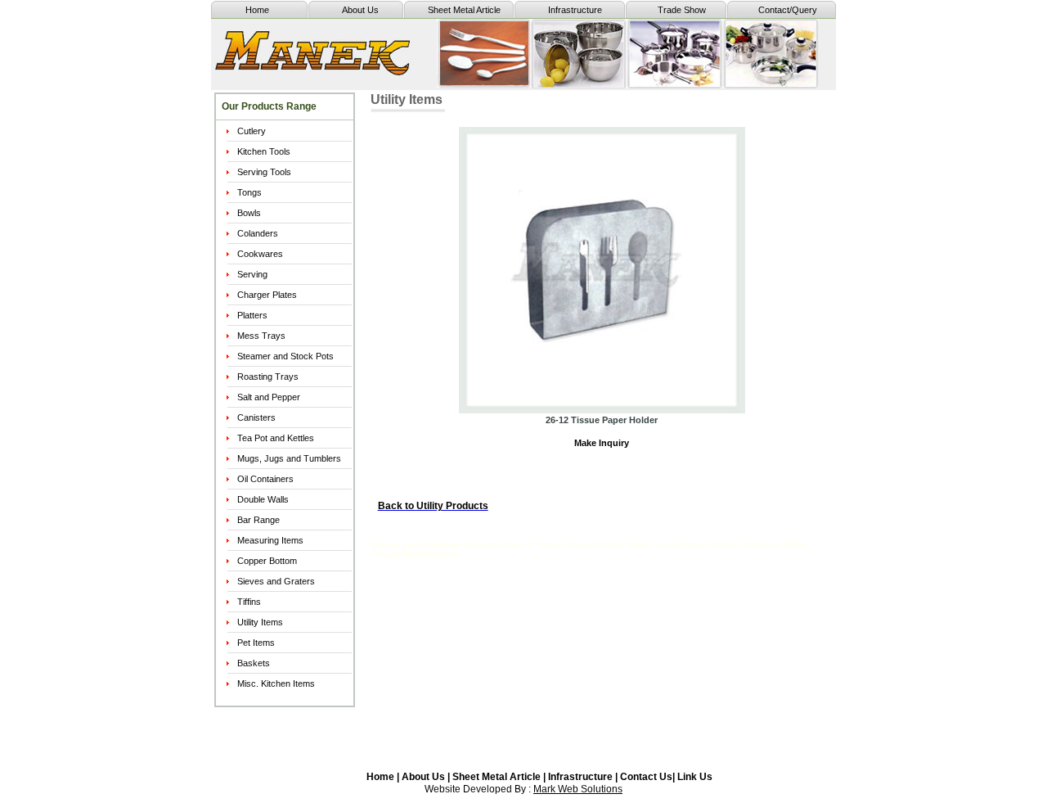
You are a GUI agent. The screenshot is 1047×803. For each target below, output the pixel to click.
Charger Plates (267, 295)
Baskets (253, 663)
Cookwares (260, 254)
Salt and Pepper (268, 397)
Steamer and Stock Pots (285, 356)
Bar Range (258, 520)
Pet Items (256, 642)
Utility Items (260, 622)
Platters (252, 315)
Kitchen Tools (263, 151)
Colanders (257, 233)
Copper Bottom (267, 561)
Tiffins (249, 602)
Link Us (694, 777)
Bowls (249, 213)
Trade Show (682, 10)
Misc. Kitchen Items (276, 683)
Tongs (249, 192)
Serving (252, 274)
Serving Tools (264, 172)
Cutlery (251, 131)
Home (257, 10)
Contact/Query (787, 10)
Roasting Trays (268, 376)
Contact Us (646, 777)
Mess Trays (261, 336)
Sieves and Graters (276, 581)
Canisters (256, 417)
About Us (360, 10)
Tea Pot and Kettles (275, 438)
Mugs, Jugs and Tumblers (289, 458)
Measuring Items (270, 540)
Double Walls (263, 499)
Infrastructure (575, 10)
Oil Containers (265, 479)
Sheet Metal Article (464, 10)
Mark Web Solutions (577, 789)
